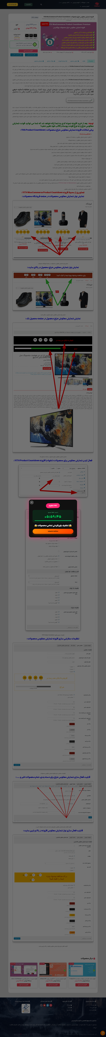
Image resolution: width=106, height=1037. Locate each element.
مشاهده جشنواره (53, 531)
